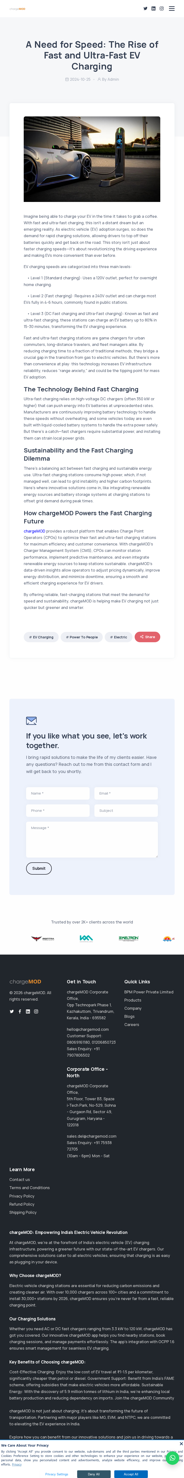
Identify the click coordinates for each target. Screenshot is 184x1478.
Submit (39, 868)
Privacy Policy (21, 1196)
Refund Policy (21, 1204)
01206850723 (104, 1042)
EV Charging (43, 637)
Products (132, 1000)
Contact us (19, 1179)
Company (133, 1008)
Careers (131, 1024)
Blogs (129, 1016)
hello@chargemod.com (88, 1029)
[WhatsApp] (172, 1458)
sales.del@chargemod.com (91, 1136)
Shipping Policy (23, 1212)
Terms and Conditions (29, 1187)
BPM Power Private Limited (148, 992)
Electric (120, 637)
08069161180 (78, 1042)
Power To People (84, 637)
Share (150, 637)
